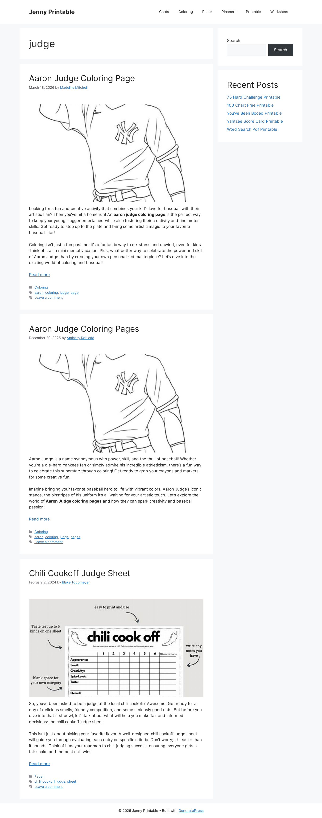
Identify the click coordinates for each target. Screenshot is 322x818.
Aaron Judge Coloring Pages (84, 329)
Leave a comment (48, 297)
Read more (39, 274)
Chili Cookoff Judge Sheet (79, 573)
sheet (71, 781)
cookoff (48, 781)
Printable (253, 11)
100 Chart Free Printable (250, 105)
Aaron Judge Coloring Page (82, 78)
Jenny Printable (52, 11)
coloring (51, 292)
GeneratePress (191, 810)
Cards (164, 11)
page (74, 292)
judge (64, 292)
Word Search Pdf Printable (252, 129)
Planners (229, 11)
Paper (207, 11)
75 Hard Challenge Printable (254, 97)
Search (233, 40)
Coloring (185, 11)
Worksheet (279, 11)
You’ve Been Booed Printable (254, 113)
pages (75, 537)
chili (37, 781)
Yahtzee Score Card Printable (255, 121)
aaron (38, 292)
